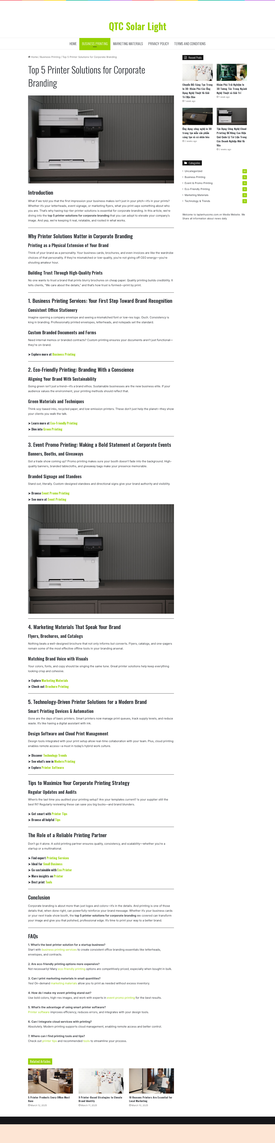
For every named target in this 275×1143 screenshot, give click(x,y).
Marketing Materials (128, 43)
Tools (48, 882)
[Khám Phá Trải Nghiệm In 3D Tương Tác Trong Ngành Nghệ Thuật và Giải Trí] (232, 72)
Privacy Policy (158, 43)
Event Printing (57, 499)
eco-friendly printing (71, 969)
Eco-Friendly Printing (63, 423)
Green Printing (52, 429)
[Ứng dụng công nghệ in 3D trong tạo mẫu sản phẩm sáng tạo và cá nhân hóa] (197, 116)
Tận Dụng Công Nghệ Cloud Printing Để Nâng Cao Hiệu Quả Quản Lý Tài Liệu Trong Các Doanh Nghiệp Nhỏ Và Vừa (232, 137)
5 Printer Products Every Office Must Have (49, 1099)
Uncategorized (193, 171)
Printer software (39, 1012)
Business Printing (95, 43)
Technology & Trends (197, 201)
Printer (58, 876)
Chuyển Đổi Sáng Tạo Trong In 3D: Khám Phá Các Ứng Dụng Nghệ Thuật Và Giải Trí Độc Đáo (197, 91)
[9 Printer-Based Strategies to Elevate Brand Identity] (101, 1081)
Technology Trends (55, 755)
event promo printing (121, 997)
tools (86, 1041)
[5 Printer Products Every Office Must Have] (50, 1081)
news (218, 218)
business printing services (59, 949)
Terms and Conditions (190, 43)
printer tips (49, 1041)
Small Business (52, 864)
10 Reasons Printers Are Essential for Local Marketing (150, 1099)
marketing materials (64, 983)
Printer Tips (59, 813)
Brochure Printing (57, 686)
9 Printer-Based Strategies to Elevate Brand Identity (100, 1099)
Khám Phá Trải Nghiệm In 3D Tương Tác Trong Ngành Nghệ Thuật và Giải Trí (232, 89)
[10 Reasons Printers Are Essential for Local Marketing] (151, 1081)
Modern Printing (64, 761)
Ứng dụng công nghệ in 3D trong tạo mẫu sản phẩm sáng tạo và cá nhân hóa (197, 133)
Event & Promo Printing (199, 183)
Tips (57, 819)
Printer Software (53, 767)
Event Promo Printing (55, 493)
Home (73, 43)
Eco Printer (64, 869)
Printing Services (58, 858)
